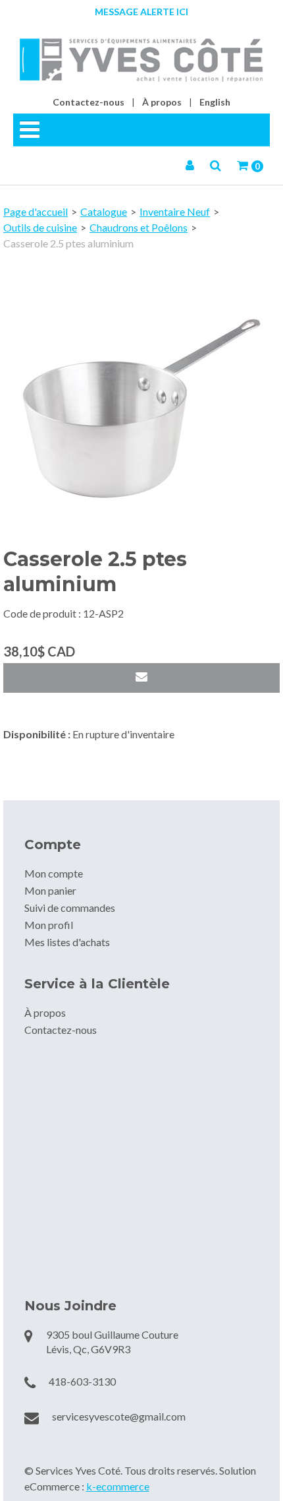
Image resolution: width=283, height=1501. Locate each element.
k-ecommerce (117, 1486)
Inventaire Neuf (175, 211)
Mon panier (50, 890)
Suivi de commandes (69, 907)
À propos (162, 102)
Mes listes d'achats (67, 942)
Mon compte (53, 873)
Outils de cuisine (40, 227)
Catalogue (103, 211)
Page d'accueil (35, 211)
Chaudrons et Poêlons (139, 227)
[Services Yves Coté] (141, 60)
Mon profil (48, 924)
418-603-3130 (82, 1381)
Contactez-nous (88, 102)
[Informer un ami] (141, 678)
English (214, 102)
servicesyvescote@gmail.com (119, 1416)
